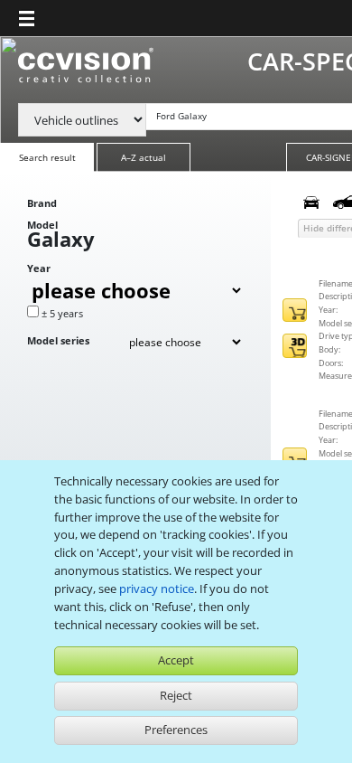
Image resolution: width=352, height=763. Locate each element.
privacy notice (156, 588)
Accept (176, 660)
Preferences (176, 729)
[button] (26, 18)
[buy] (295, 310)
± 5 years (62, 313)
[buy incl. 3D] (295, 346)
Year (39, 268)
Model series (58, 340)
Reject (176, 695)
